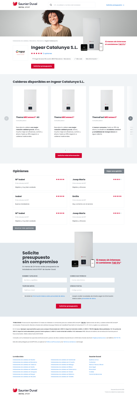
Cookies (91, 372)
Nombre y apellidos (30, 276)
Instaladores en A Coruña (63, 362)
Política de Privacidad (53, 342)
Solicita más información (68, 155)
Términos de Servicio (69, 342)
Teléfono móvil (28, 286)
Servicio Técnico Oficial (96, 364)
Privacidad (92, 369)
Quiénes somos (94, 360)
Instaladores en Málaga (62, 364)
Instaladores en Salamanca (63, 369)
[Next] (130, 118)
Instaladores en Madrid (24, 360)
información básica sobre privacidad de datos (48, 296)
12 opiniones (47, 53)
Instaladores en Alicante (24, 376)
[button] (69, 296)
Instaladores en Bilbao (62, 367)
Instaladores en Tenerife (62, 376)
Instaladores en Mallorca (62, 374)
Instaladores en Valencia (24, 364)
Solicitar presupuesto (114, 5)
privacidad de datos (89, 298)
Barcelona (33, 41)
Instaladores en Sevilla (24, 367)
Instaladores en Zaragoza (25, 372)
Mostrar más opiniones (24, 228)
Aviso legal (92, 367)
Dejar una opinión (114, 171)
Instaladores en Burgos (24, 374)
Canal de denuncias (95, 374)
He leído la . (45, 296)
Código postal (76, 286)
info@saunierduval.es (99, 338)
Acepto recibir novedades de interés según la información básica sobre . (92, 297)
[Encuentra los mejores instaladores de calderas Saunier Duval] (25, 5)
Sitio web (79, 59)
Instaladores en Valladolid (25, 369)
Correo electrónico (78, 276)
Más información (91, 59)
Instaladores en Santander (63, 360)
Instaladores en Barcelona (25, 362)
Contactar (92, 362)
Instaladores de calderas (20, 41)
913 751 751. (117, 338)
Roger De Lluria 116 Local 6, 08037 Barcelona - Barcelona (52, 59)
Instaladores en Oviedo (62, 372)
